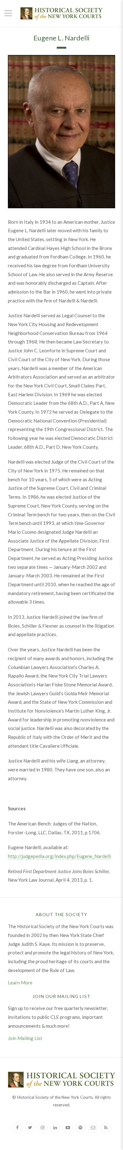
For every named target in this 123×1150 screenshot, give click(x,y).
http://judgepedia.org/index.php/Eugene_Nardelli (59, 856)
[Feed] (106, 1128)
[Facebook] (17, 1128)
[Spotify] (80, 1128)
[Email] (93, 1128)
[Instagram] (43, 1128)
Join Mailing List (25, 1038)
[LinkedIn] (55, 1128)
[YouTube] (68, 1128)
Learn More (20, 982)
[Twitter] (30, 1128)
